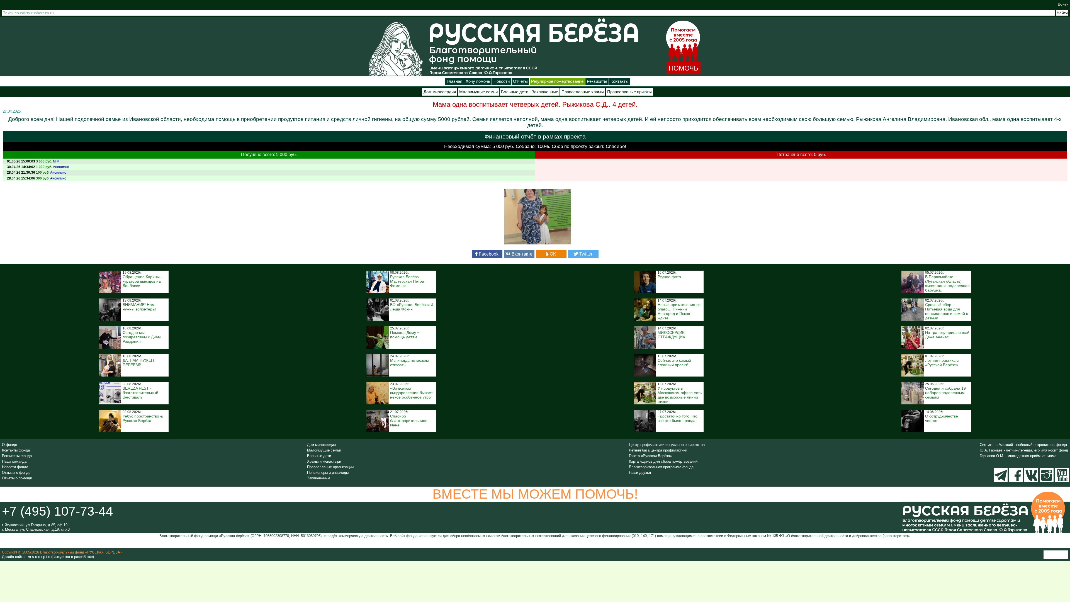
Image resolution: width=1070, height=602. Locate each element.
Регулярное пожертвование (557, 81)
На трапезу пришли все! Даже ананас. (947, 334)
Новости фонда (15, 467)
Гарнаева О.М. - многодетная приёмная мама (1018, 456)
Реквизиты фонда (17, 456)
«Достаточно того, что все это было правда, (677, 418)
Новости (501, 81)
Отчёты (520, 81)
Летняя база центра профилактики (658, 450)
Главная (454, 81)
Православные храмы (582, 92)
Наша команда (14, 461)
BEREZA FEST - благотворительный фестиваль (140, 392)
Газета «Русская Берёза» (650, 456)
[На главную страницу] (396, 48)
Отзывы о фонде (16, 472)
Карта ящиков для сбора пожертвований (663, 461)
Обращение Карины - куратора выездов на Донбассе (142, 281)
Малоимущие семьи (478, 92)
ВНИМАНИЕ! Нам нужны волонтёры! (139, 306)
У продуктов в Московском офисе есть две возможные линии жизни (680, 395)
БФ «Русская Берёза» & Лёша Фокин (412, 306)
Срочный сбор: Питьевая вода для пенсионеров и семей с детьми (946, 311)
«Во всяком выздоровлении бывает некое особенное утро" (411, 392)
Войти (1063, 4)
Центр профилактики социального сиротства (667, 445)
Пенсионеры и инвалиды (328, 472)
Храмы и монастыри (324, 461)
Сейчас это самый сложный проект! (674, 362)
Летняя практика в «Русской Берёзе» (942, 362)
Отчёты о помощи (17, 478)
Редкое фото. (670, 277)
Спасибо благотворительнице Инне (408, 420)
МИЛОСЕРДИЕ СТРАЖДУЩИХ (671, 334)
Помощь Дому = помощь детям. (404, 334)
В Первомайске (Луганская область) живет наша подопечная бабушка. (947, 283)
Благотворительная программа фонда (661, 467)
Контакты (620, 81)
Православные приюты (629, 92)
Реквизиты (597, 81)
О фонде (9, 445)
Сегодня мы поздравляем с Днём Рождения (142, 337)
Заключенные (545, 92)
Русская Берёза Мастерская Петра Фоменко (407, 281)
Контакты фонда (16, 450)
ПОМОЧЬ (683, 68)
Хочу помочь (478, 81)
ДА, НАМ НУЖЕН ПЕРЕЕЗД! (138, 362)
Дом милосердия (440, 92)
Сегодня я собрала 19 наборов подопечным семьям (945, 392)
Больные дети (514, 92)
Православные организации (330, 467)
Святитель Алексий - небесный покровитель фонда (1023, 445)
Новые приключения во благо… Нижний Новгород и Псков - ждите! (679, 311)
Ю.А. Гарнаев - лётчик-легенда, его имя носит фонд (1024, 450)
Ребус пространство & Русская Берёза (143, 418)
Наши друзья (640, 472)
